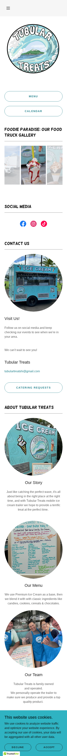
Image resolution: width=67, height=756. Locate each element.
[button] (8, 8)
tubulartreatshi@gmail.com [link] (22, 371)
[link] (23, 224)
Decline (18, 747)
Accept (49, 747)
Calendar (33, 111)
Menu (33, 96)
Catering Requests (33, 387)
